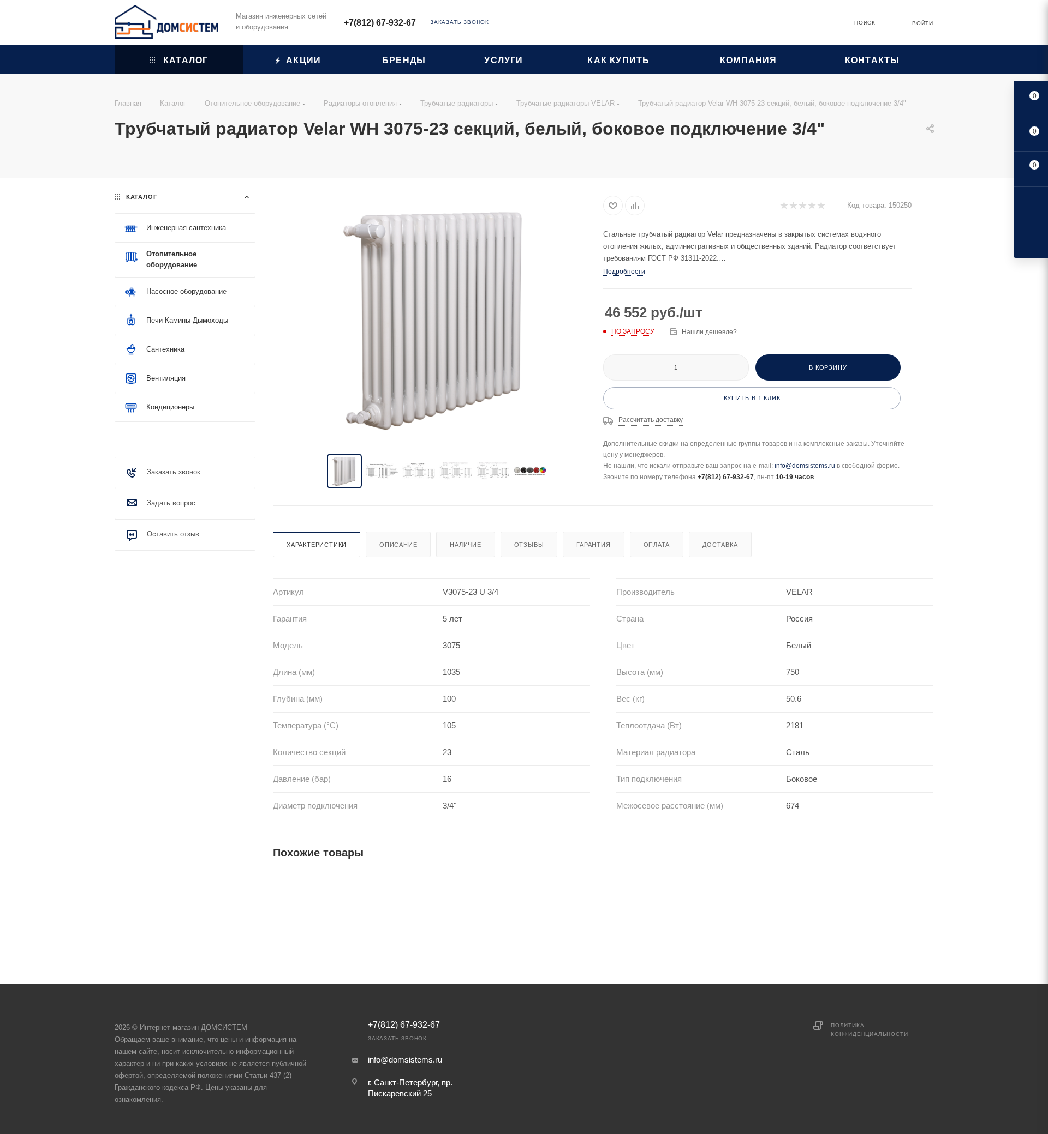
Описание (398, 544)
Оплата (657, 544)
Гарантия (593, 544)
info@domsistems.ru (805, 465)
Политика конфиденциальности (869, 1029)
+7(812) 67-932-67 (380, 22)
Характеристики (317, 544)
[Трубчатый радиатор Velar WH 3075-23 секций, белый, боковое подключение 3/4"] (438, 318)
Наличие (465, 544)
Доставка (719, 544)
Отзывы (529, 544)
